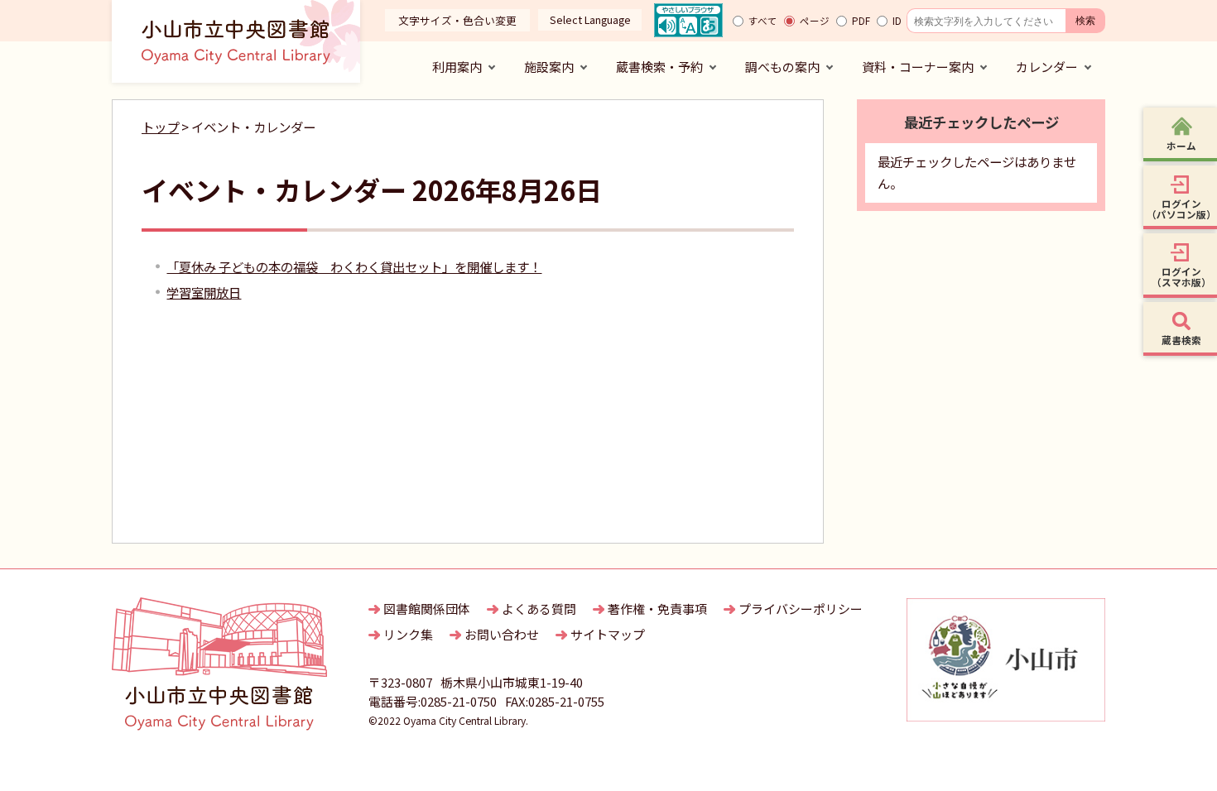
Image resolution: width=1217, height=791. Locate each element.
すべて (762, 20)
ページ (815, 20)
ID (897, 20)
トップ (160, 126)
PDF (861, 20)
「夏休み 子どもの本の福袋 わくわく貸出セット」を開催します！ (353, 266)
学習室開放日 (203, 292)
